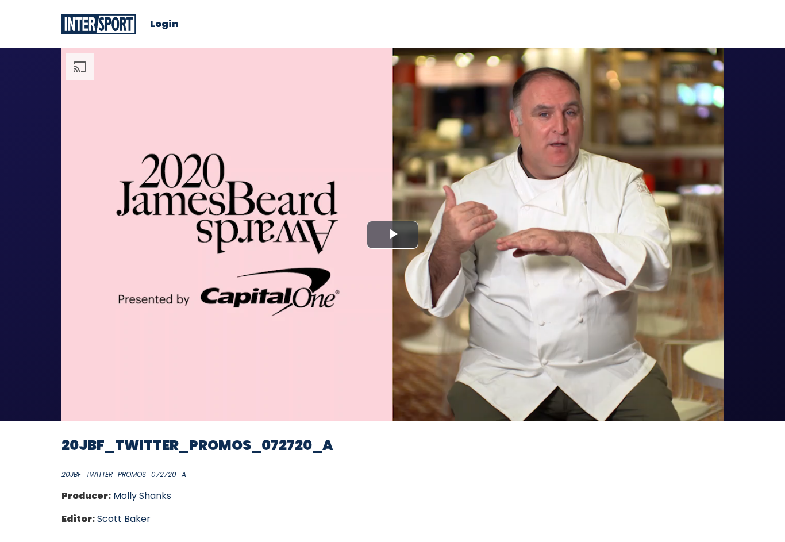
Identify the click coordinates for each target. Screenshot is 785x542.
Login (164, 24)
